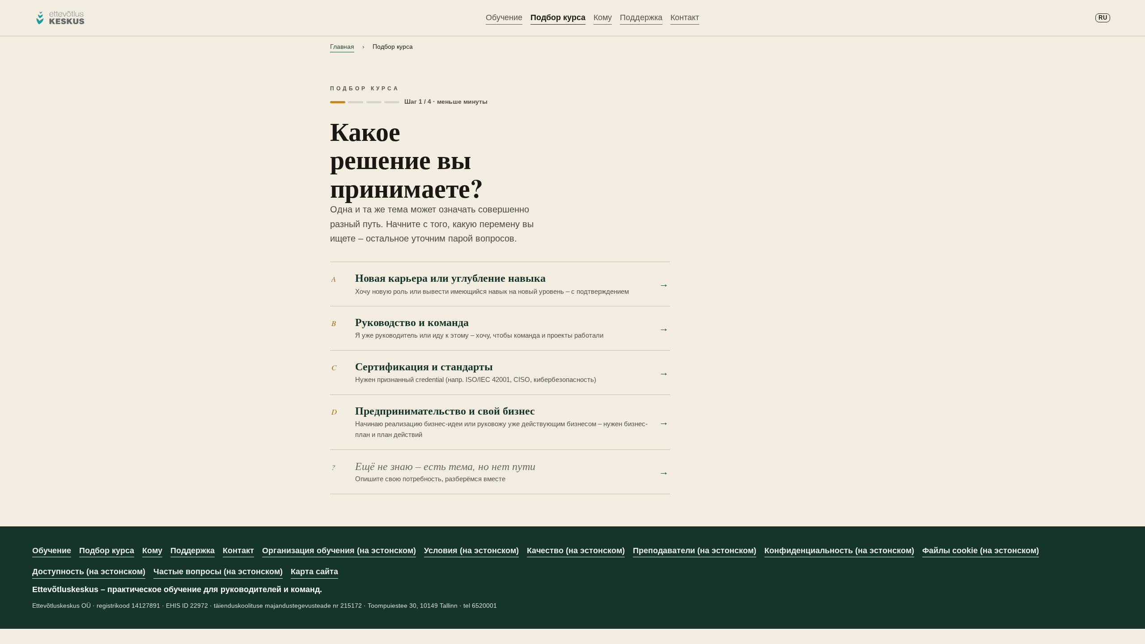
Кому (603, 17)
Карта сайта (314, 571)
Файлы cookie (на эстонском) (980, 550)
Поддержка (641, 17)
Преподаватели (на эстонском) (694, 550)
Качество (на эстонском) (576, 550)
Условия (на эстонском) (471, 550)
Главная (342, 46)
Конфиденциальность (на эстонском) (839, 550)
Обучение (504, 17)
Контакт (684, 17)
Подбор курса (557, 17)
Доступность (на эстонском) (88, 571)
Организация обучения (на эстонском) (339, 550)
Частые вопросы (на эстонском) (218, 571)
